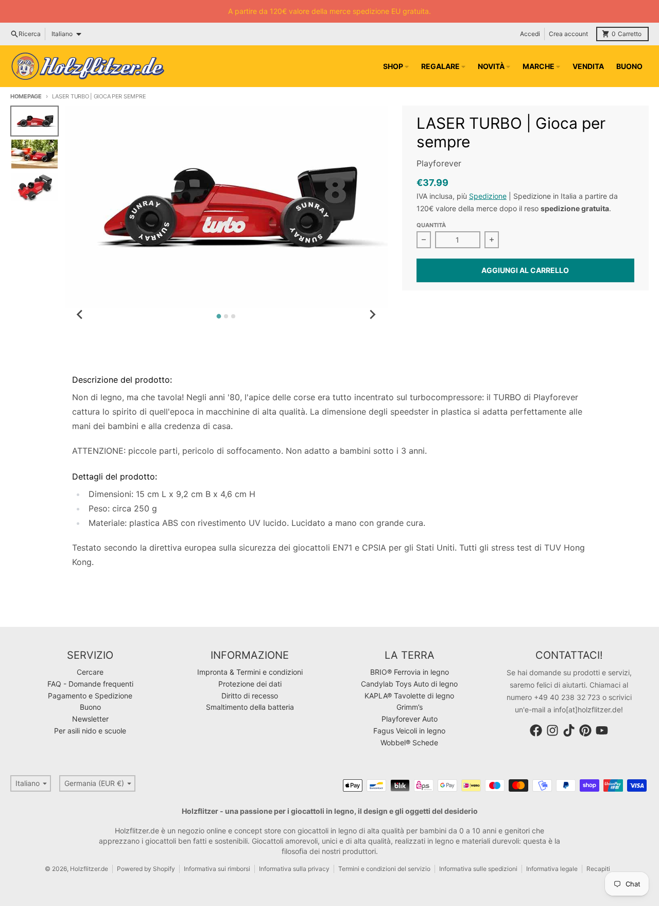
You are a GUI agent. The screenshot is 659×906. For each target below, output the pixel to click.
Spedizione (488, 196)
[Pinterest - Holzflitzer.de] (585, 730)
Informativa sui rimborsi (217, 869)
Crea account (568, 34)
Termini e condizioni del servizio (384, 869)
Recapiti (598, 869)
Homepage (26, 96)
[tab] (219, 316)
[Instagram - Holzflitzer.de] (552, 730)
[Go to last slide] (80, 314)
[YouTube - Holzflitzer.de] (602, 730)
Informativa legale (552, 869)
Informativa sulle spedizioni (478, 869)
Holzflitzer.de (89, 869)
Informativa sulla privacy (294, 869)
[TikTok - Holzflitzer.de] (569, 730)
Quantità (431, 225)
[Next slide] (372, 314)
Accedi (530, 34)
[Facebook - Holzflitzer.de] (536, 730)
